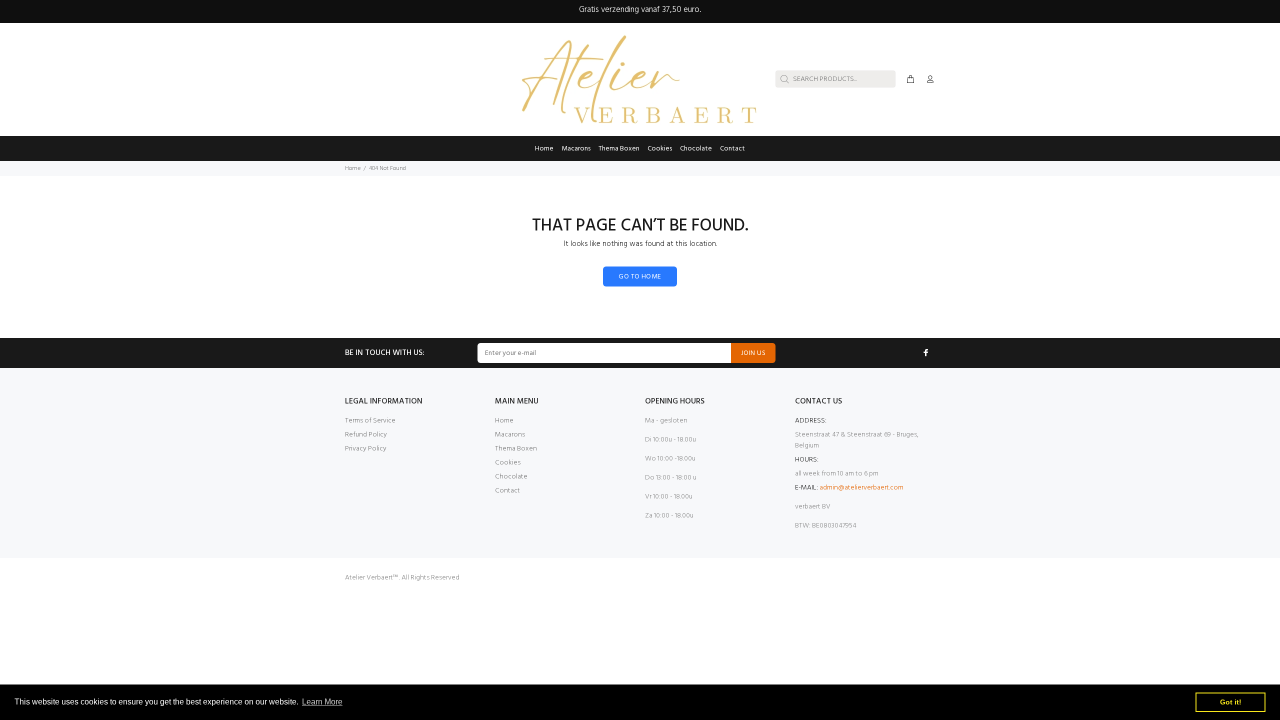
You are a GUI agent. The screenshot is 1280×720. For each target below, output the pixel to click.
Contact (507, 490)
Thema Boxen (516, 448)
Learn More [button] (322, 702)
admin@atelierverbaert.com (862, 488)
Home (352, 169)
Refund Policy (366, 434)
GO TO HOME (639, 276)
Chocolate (511, 476)
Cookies (507, 462)
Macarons (510, 434)
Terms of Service (370, 420)
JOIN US (753, 353)
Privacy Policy (365, 448)
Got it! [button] (1231, 702)
